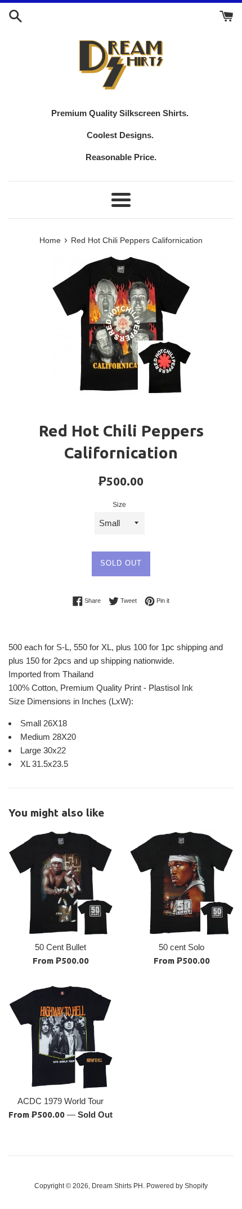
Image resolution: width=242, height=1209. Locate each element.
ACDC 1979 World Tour (60, 1101)
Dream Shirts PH (117, 1186)
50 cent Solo (181, 947)
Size (119, 505)
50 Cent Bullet (60, 947)
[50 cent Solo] (181, 883)
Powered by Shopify (177, 1186)
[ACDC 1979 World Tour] (60, 1037)
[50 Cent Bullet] (60, 883)
